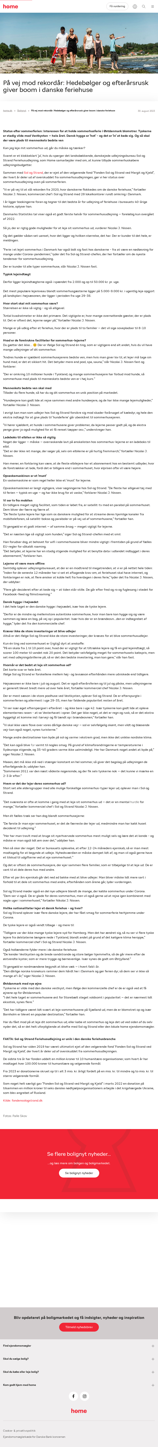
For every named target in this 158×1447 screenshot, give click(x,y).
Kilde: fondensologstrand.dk (23, 1100)
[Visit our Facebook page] (73, 1396)
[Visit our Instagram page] (84, 1396)
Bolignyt (21, 110)
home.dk (7, 110)
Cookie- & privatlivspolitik (19, 1430)
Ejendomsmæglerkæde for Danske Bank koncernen (34, 1437)
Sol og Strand (33, 172)
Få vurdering (117, 6)
